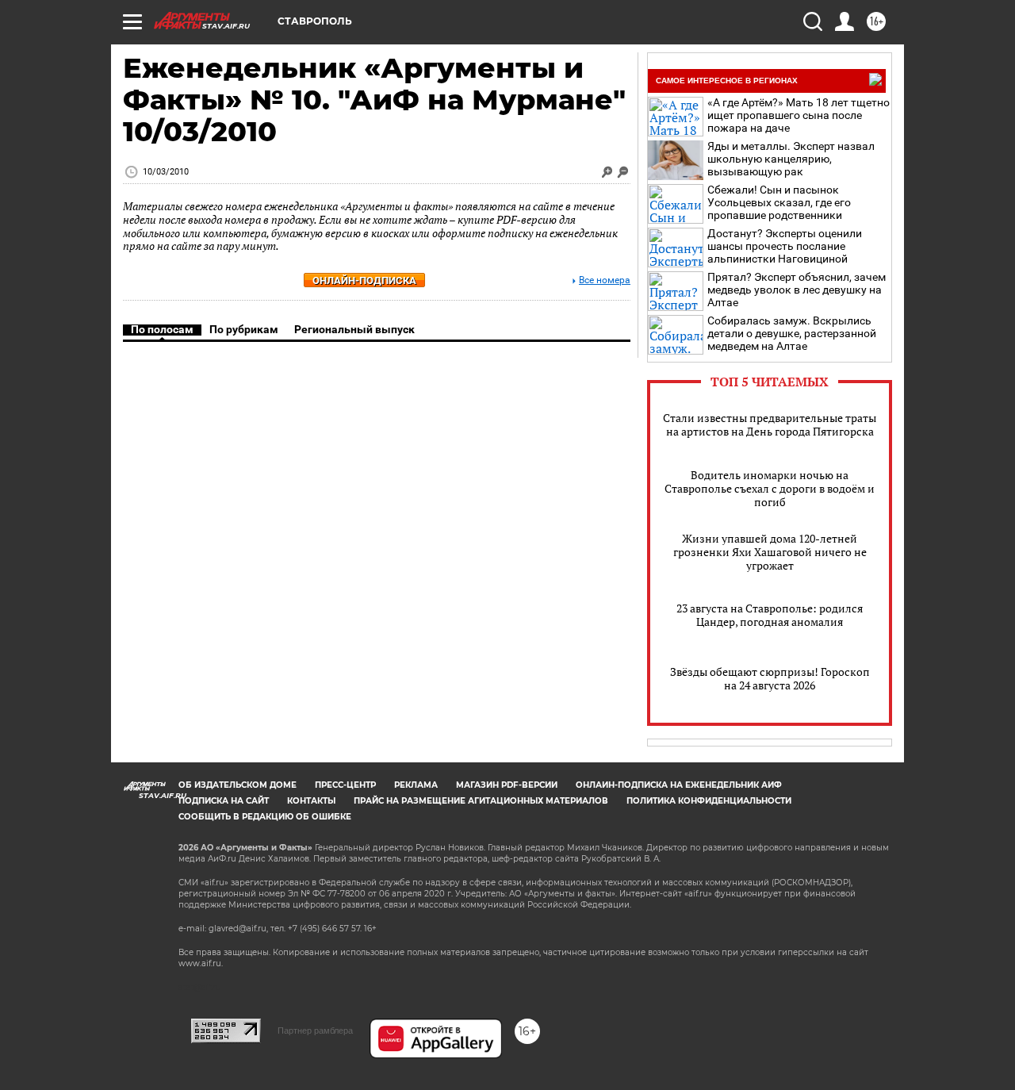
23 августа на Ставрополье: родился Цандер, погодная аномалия (769, 614)
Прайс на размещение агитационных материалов (481, 801)
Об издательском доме (237, 785)
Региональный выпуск (354, 329)
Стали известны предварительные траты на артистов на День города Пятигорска (769, 424)
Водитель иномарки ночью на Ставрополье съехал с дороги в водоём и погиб (770, 488)
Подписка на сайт (223, 801)
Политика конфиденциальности (708, 801)
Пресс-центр (345, 785)
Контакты (311, 801)
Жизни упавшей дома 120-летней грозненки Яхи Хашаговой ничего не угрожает (770, 552)
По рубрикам (243, 329)
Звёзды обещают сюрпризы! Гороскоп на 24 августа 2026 (770, 678)
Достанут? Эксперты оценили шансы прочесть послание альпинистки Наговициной (784, 246)
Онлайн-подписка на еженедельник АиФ (679, 785)
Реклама (416, 785)
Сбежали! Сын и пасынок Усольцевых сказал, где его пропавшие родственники (779, 202)
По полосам (162, 329)
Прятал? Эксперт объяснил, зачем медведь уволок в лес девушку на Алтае (796, 290)
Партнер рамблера (315, 1030)
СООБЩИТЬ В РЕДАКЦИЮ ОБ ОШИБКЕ (264, 817)
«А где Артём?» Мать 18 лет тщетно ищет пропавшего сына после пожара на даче (798, 115)
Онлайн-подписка (364, 280)
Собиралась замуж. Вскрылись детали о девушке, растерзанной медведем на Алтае (791, 333)
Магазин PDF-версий (506, 785)
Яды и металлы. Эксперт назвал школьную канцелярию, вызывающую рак (791, 159)
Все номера (604, 280)
